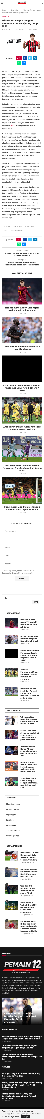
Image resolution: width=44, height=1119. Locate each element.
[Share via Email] (24, 63)
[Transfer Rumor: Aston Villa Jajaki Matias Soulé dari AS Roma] (22, 291)
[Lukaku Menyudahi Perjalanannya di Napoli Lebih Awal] (22, 330)
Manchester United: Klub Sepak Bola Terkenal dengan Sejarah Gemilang (29, 856)
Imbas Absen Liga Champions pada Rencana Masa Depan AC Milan (22, 508)
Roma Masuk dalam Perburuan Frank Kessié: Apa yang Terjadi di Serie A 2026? (22, 388)
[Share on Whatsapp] (19, 63)
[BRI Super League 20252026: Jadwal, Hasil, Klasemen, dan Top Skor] (11, 872)
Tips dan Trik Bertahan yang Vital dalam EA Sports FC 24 (27, 889)
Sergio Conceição (17, 230)
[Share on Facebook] (25, 58)
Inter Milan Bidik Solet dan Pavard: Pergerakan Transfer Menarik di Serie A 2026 (22, 468)
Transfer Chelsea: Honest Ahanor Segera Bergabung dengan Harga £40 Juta (28, 751)
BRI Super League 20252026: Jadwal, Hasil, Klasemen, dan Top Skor (29, 873)
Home (4, 10)
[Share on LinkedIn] (35, 58)
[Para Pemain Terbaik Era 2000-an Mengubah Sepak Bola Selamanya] (11, 905)
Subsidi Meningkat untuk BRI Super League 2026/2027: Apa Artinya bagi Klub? (29, 782)
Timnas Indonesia (14, 830)
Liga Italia (14, 10)
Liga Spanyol (11, 825)
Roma (5, 230)
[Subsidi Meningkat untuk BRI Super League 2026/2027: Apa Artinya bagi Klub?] (11, 781)
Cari (6, 598)
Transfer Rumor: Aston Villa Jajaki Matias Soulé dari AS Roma (22, 308)
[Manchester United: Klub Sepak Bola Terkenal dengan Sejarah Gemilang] (11, 856)
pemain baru (29, 226)
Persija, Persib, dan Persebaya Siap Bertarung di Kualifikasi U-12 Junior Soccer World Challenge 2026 (22, 1084)
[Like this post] (19, 58)
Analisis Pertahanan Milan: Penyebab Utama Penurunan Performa (22, 427)
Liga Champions (13, 804)
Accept (25, 1117)
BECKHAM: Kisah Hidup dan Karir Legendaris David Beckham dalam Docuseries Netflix (28, 926)
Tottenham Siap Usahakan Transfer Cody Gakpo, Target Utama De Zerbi (29, 720)
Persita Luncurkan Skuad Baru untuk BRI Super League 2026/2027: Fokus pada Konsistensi (29, 735)
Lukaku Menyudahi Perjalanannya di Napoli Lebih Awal (22, 347)
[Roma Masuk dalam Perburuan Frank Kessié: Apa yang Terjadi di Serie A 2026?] (22, 369)
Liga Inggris (11, 814)
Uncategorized (12, 836)
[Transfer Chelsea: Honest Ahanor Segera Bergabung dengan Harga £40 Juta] (11, 750)
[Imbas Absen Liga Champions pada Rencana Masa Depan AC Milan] (22, 490)
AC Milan (7, 226)
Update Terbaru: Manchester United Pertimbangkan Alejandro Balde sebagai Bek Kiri (28, 767)
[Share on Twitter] (30, 58)
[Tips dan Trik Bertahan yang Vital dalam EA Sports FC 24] (11, 889)
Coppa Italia (18, 226)
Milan (13, 126)
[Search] (42, 3)
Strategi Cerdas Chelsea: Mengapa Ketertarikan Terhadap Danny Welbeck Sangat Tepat (19, 1096)
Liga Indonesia (12, 809)
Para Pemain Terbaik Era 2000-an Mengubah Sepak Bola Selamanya (28, 907)
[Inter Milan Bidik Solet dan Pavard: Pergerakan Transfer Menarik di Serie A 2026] (22, 449)
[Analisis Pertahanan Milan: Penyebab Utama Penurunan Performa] (22, 410)
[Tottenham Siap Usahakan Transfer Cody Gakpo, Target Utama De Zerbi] (11, 720)
